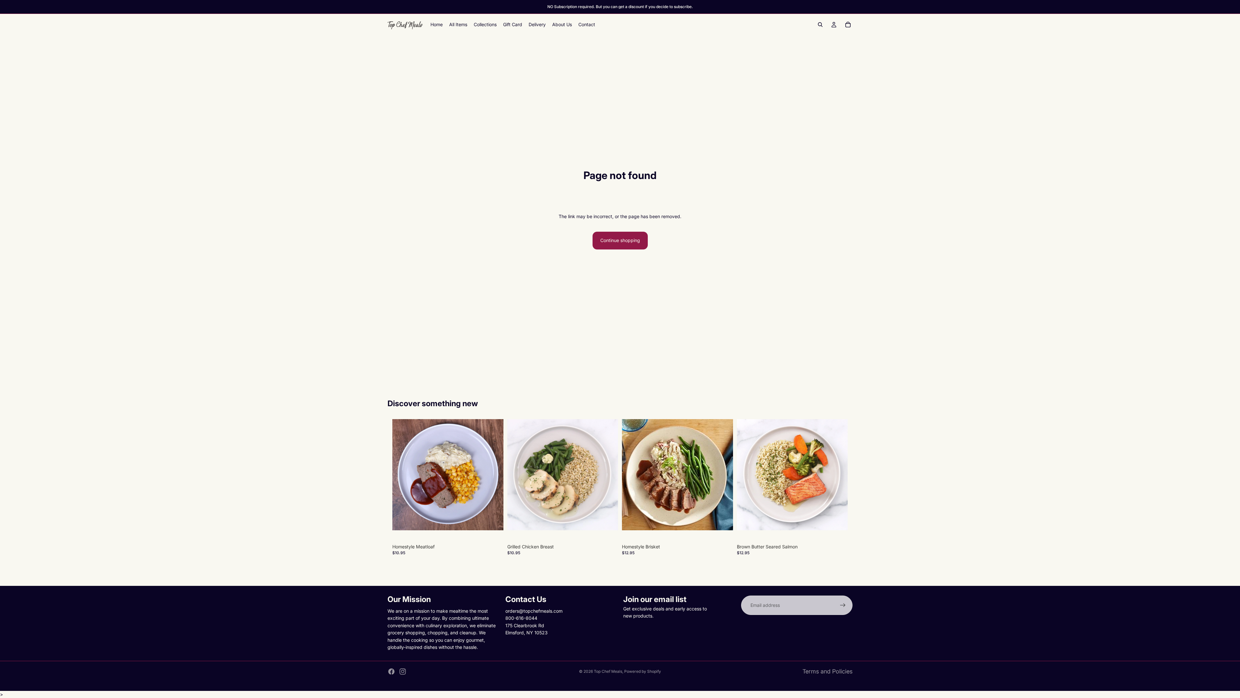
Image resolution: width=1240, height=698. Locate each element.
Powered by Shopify (642, 671)
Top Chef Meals (608, 671)
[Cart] (848, 24)
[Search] (820, 24)
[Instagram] (403, 671)
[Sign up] (843, 605)
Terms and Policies (827, 671)
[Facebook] (391, 671)
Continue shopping (620, 240)
